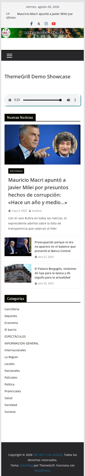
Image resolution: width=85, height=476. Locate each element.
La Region (11, 357)
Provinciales (13, 391)
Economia (11, 323)
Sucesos (10, 412)
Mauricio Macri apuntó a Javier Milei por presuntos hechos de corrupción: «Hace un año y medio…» (38, 191)
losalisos (37, 210)
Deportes (11, 316)
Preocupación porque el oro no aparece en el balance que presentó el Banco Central (55, 246)
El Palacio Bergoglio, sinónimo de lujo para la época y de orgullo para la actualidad (55, 273)
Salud (8, 398)
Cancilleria (12, 309)
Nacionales (16, 171)
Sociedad (11, 405)
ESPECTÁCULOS (15, 336)
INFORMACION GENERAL (22, 343)
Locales (10, 364)
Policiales (11, 377)
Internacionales (15, 350)
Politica (9, 384)
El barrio (10, 330)
